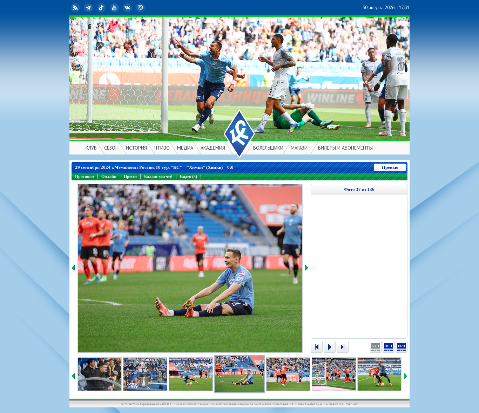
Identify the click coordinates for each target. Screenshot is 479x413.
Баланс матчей (158, 176)
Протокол (84, 176)
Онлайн (108, 176)
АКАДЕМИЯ (213, 148)
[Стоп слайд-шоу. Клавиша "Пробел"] (330, 347)
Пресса (130, 176)
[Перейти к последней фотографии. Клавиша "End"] (343, 347)
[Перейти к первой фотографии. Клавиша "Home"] (317, 347)
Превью (390, 167)
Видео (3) (188, 176)
